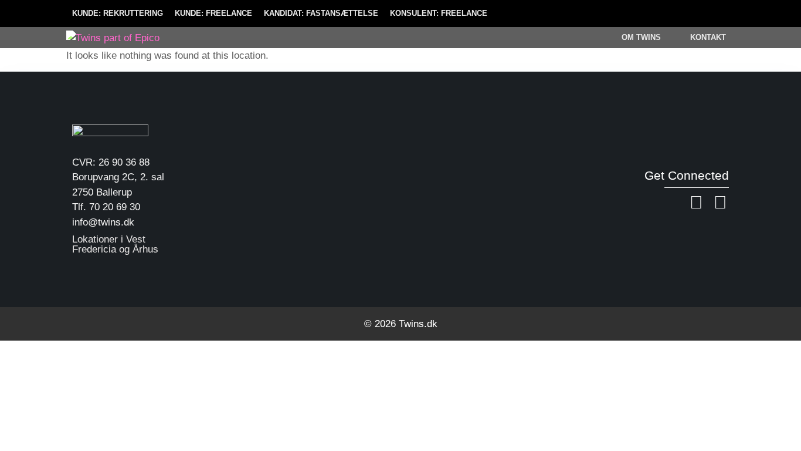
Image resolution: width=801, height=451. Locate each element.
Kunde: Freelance (213, 13)
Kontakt (708, 37)
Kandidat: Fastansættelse (321, 13)
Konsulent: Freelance (438, 13)
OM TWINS (641, 37)
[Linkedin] (696, 202)
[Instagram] (720, 202)
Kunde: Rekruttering (117, 13)
